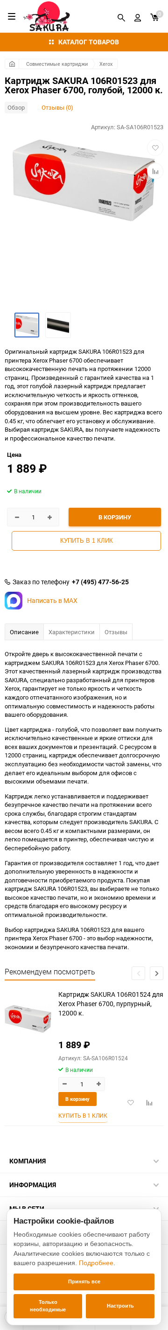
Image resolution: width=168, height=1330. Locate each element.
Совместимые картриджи (57, 63)
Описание (24, 632)
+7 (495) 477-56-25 (100, 582)
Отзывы (116, 632)
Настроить (120, 1306)
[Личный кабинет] (137, 16)
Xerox (105, 63)
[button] (156, 973)
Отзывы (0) (57, 107)
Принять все (84, 1281)
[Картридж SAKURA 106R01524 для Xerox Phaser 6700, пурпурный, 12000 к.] (28, 1019)
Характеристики (72, 632)
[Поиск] (121, 16)
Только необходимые (48, 1305)
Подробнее (96, 1263)
